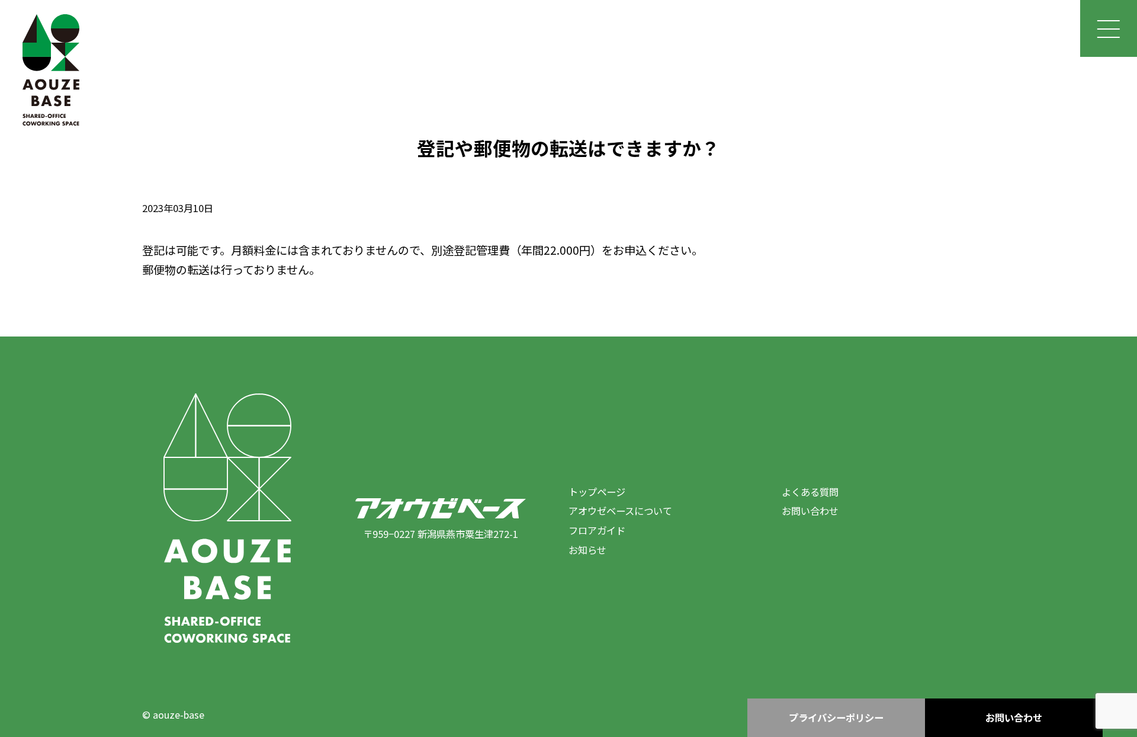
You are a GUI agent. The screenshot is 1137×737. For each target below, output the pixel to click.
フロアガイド (596, 530)
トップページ (596, 492)
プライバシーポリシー (836, 717)
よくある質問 (810, 492)
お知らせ (587, 550)
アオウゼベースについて (620, 511)
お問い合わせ (810, 511)
